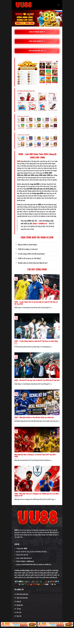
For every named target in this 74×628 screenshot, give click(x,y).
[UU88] (23, 5)
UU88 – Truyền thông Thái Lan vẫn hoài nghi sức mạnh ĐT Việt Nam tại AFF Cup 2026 (36, 303)
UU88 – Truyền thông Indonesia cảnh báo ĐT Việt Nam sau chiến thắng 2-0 (36, 342)
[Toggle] (16, 245)
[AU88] (19, 624)
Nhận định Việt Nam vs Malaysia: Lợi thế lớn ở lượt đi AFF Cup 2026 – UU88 (35, 455)
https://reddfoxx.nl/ (40, 223)
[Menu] (58, 5)
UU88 (16, 530)
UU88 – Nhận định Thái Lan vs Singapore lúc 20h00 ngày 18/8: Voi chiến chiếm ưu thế (36, 495)
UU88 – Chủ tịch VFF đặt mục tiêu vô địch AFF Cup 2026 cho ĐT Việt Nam (36, 380)
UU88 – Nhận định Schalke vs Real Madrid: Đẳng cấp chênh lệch (34, 417)
